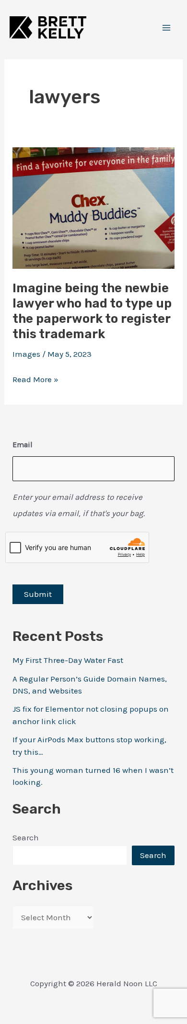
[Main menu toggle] (167, 28)
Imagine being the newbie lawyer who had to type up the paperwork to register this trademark (92, 311)
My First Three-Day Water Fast (67, 660)
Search (25, 837)
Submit (38, 594)
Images (26, 354)
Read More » (35, 380)
